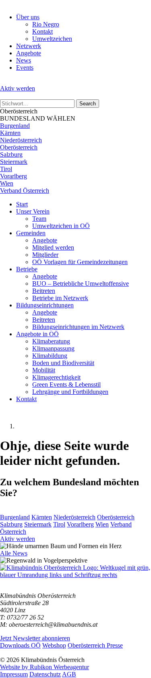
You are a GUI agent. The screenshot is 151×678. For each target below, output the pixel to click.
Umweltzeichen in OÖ (61, 225)
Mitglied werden (53, 247)
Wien (6, 183)
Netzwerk (28, 45)
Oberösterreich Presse (95, 645)
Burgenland (15, 125)
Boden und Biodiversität (63, 362)
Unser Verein (33, 211)
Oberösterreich (18, 147)
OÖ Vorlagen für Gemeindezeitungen (80, 261)
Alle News (13, 553)
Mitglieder (45, 254)
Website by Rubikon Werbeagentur (44, 667)
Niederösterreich (21, 140)
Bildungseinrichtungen (45, 305)
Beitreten (43, 290)
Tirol (6, 168)
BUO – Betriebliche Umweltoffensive (80, 283)
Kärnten (10, 132)
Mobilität (43, 370)
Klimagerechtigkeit (56, 377)
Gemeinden (31, 233)
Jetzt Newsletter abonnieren (35, 638)
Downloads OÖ (20, 645)
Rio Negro (45, 24)
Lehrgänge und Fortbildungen (70, 391)
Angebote (28, 53)
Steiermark (13, 161)
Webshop (54, 645)
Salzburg (11, 154)
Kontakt (42, 31)
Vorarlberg (13, 176)
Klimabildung (49, 355)
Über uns (27, 17)
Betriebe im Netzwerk (60, 298)
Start (22, 204)
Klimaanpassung (53, 348)
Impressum (14, 674)
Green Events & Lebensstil (66, 384)
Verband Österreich (24, 190)
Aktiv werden (17, 88)
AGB (69, 674)
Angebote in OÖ (37, 334)
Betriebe (26, 269)
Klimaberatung (51, 341)
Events (24, 67)
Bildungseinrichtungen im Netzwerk (78, 326)
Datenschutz (45, 674)
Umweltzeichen (52, 38)
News (23, 60)
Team (39, 218)
